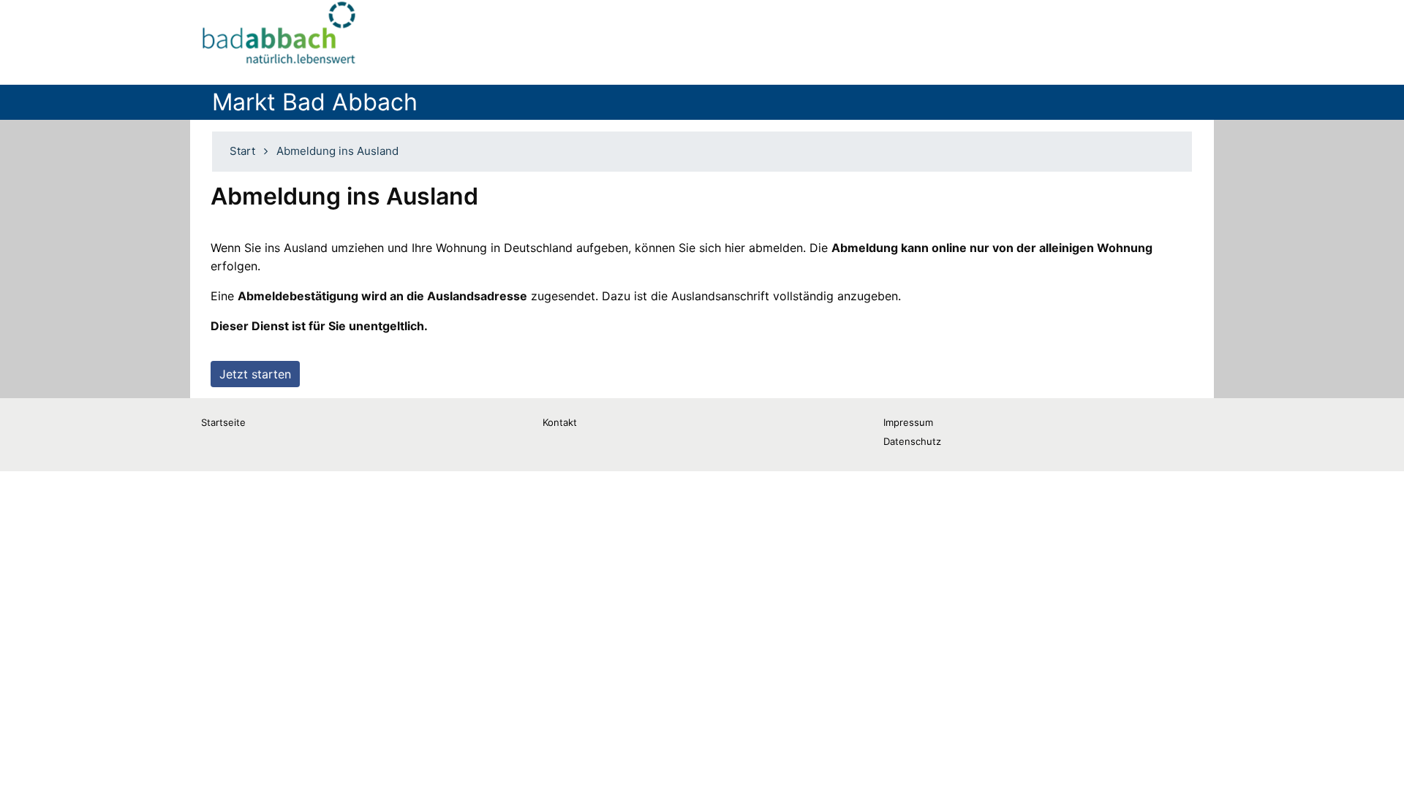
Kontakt (560, 422)
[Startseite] (279, 36)
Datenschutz (912, 441)
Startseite (223, 422)
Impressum (908, 422)
